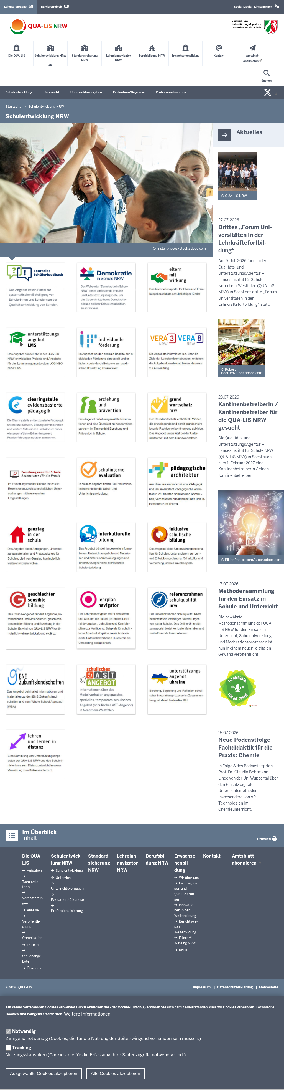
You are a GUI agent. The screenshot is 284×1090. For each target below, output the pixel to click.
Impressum (202, 987)
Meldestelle (268, 987)
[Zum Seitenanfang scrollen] (272, 1078)
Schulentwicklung (19, 92)
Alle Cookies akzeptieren (115, 1073)
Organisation (32, 938)
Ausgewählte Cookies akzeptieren (43, 1073)
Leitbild (32, 945)
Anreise (32, 910)
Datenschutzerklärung (235, 987)
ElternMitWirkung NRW (185, 940)
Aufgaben (34, 870)
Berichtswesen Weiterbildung (186, 926)
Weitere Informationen (87, 1014)
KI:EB (182, 950)
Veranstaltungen (33, 901)
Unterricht (51, 92)
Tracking (21, 1048)
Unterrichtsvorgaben (86, 92)
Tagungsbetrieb (31, 884)
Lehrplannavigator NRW (127, 863)
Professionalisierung (171, 92)
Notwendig (24, 1031)
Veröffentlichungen (31, 924)
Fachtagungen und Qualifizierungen (185, 891)
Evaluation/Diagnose (129, 92)
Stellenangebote (32, 959)
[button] (256, 7)
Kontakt (212, 856)
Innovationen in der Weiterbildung (185, 910)
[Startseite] (39, 26)
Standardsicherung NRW (99, 863)
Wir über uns (188, 878)
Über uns (33, 968)
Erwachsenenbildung (185, 863)
